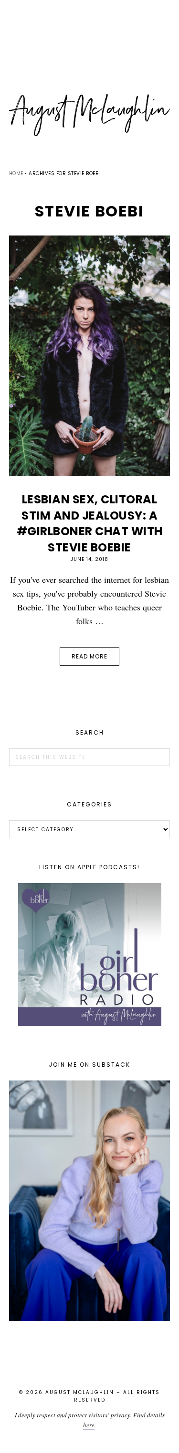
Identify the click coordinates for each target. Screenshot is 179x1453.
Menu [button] (89, 20)
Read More (89, 656)
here (89, 1425)
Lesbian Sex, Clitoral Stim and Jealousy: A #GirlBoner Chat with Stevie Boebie (90, 523)
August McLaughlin (89, 115)
